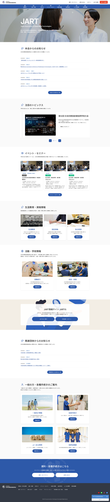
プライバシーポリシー (48, 489)
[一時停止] (53, 140)
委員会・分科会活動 (22, 486)
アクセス (40, 489)
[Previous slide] (50, 140)
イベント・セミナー (44, 486)
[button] (55, 140)
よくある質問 (67, 486)
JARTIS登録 (95, 2)
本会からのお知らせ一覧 (55, 92)
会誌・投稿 (30, 486)
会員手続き (60, 486)
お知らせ (36, 486)
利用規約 (66, 489)
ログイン (89, 2)
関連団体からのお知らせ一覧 (55, 372)
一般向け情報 (53, 486)
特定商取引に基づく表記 (58, 489)
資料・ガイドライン (43, 475)
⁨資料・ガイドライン (73, 2)
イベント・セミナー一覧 (55, 194)
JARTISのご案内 (43, 319)
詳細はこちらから (62, 126)
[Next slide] (59, 140)
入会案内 (35, 489)
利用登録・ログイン (66, 319)
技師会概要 (74, 486)
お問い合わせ (82, 2)
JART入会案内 (104, 2)
